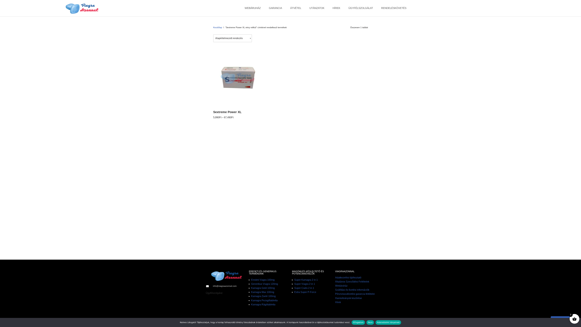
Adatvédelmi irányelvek (388, 322)
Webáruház (253, 8)
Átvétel (295, 8)
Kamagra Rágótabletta (263, 304)
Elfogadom (358, 322)
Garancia (275, 8)
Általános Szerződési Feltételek (352, 281)
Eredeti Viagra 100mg (263, 280)
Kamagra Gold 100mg (263, 288)
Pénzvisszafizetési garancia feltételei (355, 294)
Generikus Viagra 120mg (264, 284)
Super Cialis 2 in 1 (304, 288)
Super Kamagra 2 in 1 (306, 280)
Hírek (336, 8)
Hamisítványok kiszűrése (348, 298)
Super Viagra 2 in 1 (304, 284)
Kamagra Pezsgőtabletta (264, 300)
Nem (370, 322)
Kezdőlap (217, 27)
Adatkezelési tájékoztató (348, 277)
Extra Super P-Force (305, 292)
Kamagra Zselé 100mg (263, 296)
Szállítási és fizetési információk (352, 290)
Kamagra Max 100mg (262, 292)
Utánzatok (316, 8)
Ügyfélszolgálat (360, 8)
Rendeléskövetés (393, 8)
